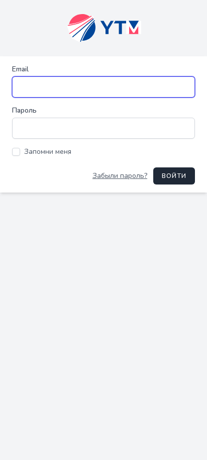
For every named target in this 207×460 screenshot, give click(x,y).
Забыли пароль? (119, 175)
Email (20, 69)
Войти (174, 176)
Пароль (24, 110)
